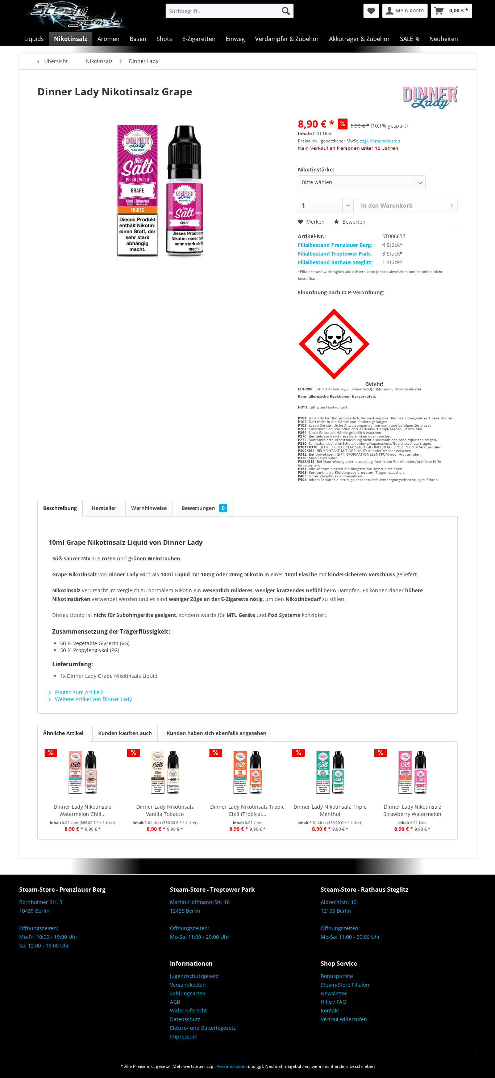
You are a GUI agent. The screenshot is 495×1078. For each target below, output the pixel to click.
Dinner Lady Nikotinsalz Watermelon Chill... (82, 810)
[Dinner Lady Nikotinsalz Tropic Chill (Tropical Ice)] (247, 774)
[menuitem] (230, 11)
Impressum (183, 1036)
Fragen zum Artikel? (78, 692)
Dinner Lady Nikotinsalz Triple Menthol (330, 810)
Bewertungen (203, 508)
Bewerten (353, 221)
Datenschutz (185, 1019)
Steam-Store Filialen (345, 984)
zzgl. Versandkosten (380, 141)
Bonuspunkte (337, 976)
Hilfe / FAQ (333, 1001)
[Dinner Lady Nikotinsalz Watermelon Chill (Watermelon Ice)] (82, 774)
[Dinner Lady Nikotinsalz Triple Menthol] (330, 774)
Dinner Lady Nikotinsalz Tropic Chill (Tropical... (247, 810)
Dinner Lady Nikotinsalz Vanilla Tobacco (165, 810)
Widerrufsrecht (188, 1010)
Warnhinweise (149, 508)
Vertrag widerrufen (344, 1019)
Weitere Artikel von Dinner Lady (93, 699)
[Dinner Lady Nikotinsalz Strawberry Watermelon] (412, 774)
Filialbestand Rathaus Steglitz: (335, 262)
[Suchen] (286, 11)
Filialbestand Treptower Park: (335, 253)
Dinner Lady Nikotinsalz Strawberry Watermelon (412, 810)
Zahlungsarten (187, 993)
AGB (175, 1001)
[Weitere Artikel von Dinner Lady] (430, 98)
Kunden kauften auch (125, 733)
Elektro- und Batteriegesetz (203, 1027)
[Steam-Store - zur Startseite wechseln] (76, 16)
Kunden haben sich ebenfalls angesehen (216, 733)
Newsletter (334, 993)
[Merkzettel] (371, 11)
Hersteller (104, 508)
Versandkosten (188, 984)
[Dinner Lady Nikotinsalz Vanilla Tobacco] (165, 774)
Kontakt (330, 1010)
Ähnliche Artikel (63, 733)
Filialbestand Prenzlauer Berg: (335, 244)
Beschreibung (60, 508)
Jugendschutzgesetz (194, 976)
